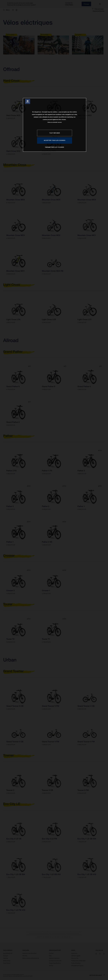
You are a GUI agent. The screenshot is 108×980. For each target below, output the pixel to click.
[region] (54, 125)
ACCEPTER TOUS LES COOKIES (54, 140)
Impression (60, 122)
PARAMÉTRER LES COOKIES (54, 147)
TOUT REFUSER (54, 133)
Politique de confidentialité (52, 122)
